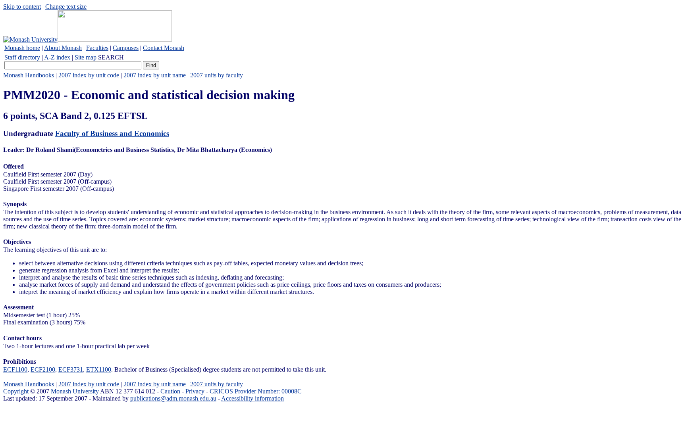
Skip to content (22, 6)
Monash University (75, 391)
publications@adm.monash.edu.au (173, 398)
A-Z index (57, 57)
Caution (170, 391)
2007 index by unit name (154, 75)
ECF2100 (43, 369)
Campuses (126, 47)
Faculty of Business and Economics (112, 133)
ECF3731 (70, 369)
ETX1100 (98, 369)
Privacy (194, 391)
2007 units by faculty (216, 75)
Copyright (16, 391)
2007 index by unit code (88, 75)
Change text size (66, 6)
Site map (85, 57)
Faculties (97, 47)
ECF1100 (15, 369)
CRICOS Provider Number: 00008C (256, 391)
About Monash (63, 47)
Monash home (22, 47)
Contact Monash (163, 47)
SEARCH (111, 57)
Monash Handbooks (28, 75)
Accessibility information (252, 398)
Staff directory (22, 57)
